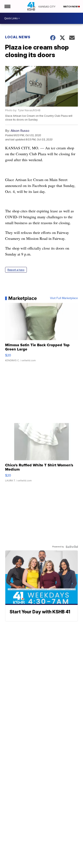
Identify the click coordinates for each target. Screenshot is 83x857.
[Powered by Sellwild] (72, 546)
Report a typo (15, 269)
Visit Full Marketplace (64, 298)
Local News (17, 37)
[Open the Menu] (7, 6)
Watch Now (70, 6)
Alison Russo (20, 131)
